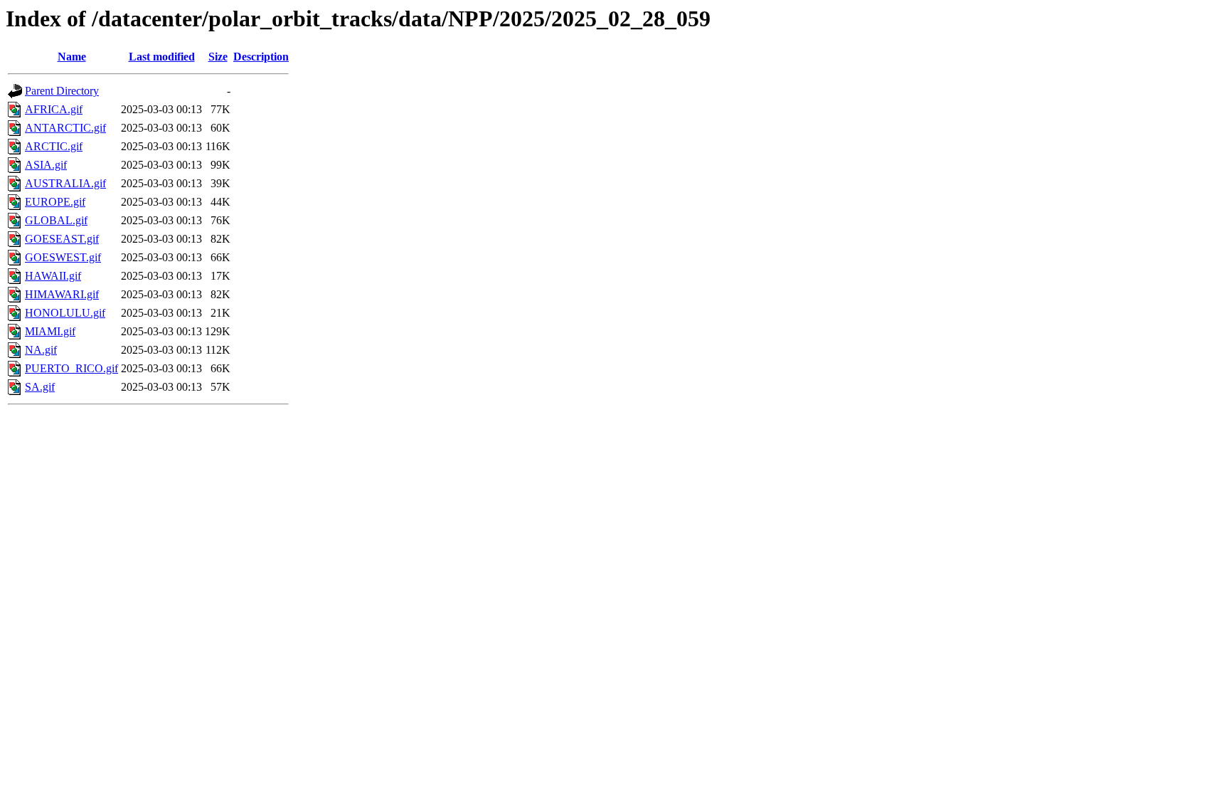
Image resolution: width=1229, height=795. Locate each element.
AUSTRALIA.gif (65, 183)
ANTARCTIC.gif (65, 128)
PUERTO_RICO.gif (71, 368)
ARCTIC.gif (54, 146)
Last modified (162, 57)
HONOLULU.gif (65, 313)
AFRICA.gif (54, 109)
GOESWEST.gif (63, 257)
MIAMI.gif (50, 331)
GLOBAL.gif (56, 220)
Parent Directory (62, 91)
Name (72, 57)
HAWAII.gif (53, 276)
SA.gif (40, 387)
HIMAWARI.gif (62, 294)
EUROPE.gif (55, 202)
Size (218, 57)
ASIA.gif (46, 165)
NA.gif (41, 350)
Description (261, 57)
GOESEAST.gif (62, 239)
